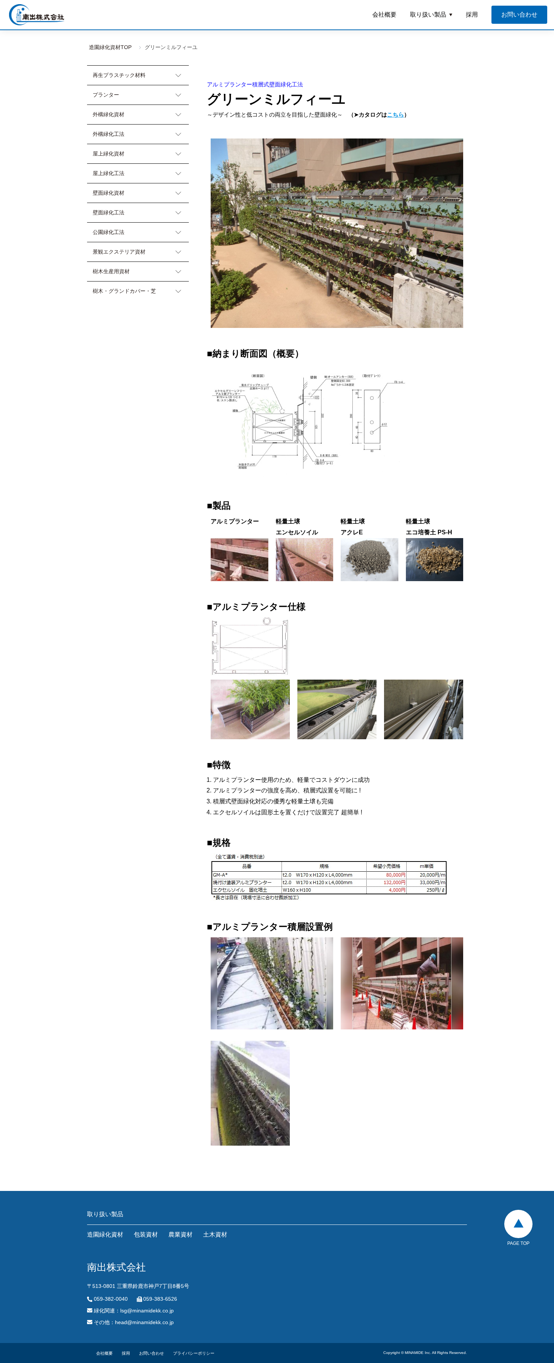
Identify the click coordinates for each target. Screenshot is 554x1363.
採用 (472, 14)
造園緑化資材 (105, 1234)
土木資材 (215, 1234)
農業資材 (180, 1234)
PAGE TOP (518, 1243)
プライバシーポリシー (193, 1353)
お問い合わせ (151, 1353)
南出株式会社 (37, 14)
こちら (395, 114)
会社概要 (384, 14)
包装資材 (146, 1234)
